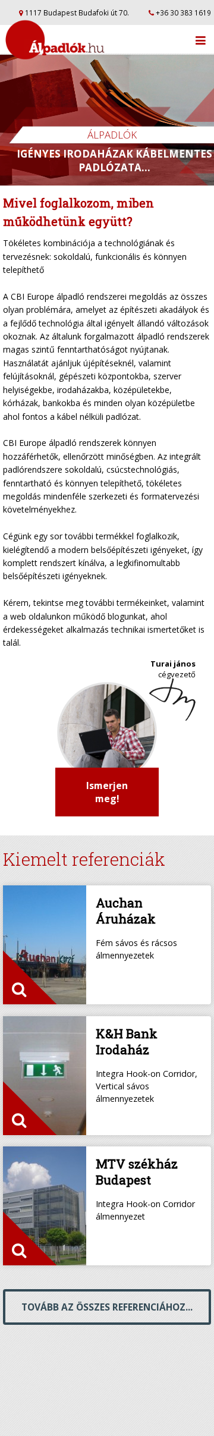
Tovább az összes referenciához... (107, 1307)
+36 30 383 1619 (182, 12)
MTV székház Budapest (137, 1171)
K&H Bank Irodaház (127, 1041)
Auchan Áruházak (126, 910)
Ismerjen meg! (107, 792)
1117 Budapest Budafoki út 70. (76, 12)
